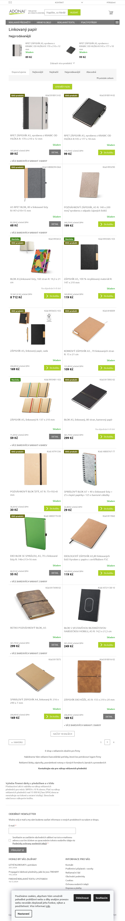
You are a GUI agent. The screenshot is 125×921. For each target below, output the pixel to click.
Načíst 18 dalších (62, 733)
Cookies (69, 880)
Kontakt (59, 2)
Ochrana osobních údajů (77, 884)
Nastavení (23, 913)
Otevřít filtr (62, 86)
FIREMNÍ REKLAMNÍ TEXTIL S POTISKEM (28, 878)
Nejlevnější (37, 71)
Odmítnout (82, 897)
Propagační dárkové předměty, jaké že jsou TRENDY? (34, 871)
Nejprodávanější (72, 71)
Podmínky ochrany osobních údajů (29, 843)
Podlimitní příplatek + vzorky (79, 868)
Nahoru (18, 742)
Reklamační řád (73, 872)
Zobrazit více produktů (61, 63)
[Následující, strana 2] (107, 742)
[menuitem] (20, 22)
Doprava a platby (74, 888)
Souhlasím (102, 897)
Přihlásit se (17, 850)
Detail (55, 152)
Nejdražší (53, 71)
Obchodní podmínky (75, 876)
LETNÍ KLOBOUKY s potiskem (23, 864)
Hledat (74, 12)
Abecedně (91, 71)
